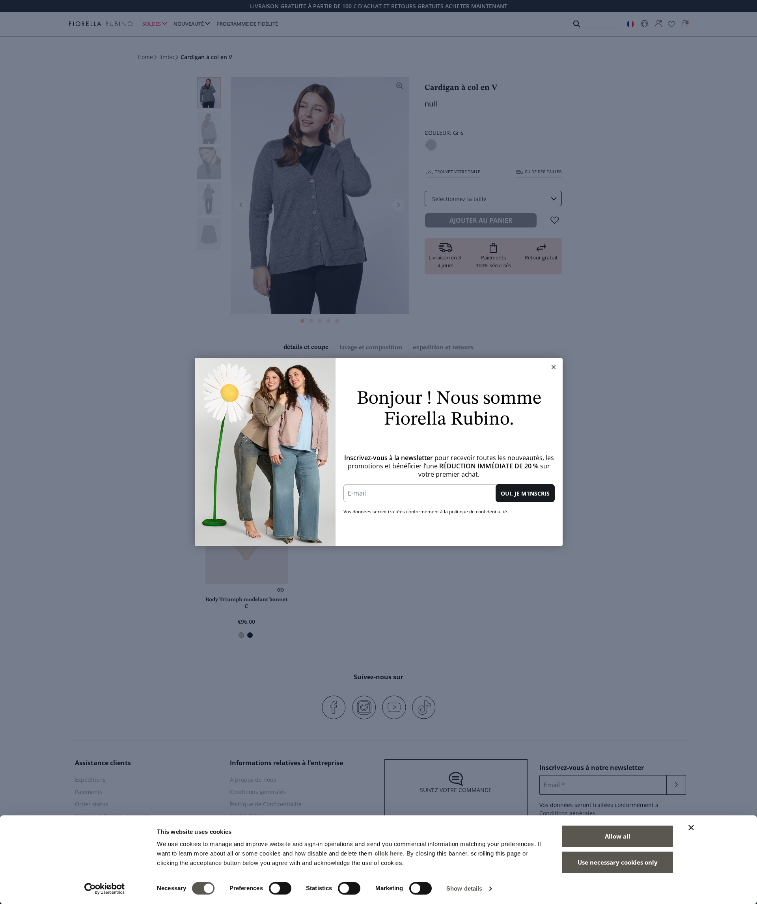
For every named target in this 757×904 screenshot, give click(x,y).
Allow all (617, 836)
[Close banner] (691, 827)
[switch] (280, 888)
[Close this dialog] (553, 367)
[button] (553, 367)
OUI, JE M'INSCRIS (525, 493)
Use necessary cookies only (618, 862)
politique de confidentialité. (478, 511)
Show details (464, 888)
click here (389, 853)
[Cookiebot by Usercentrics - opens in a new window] (104, 889)
